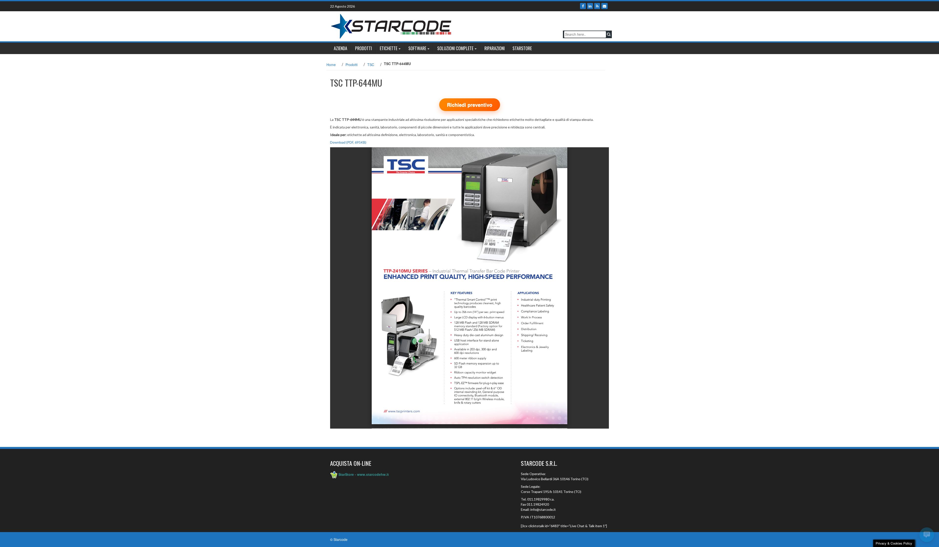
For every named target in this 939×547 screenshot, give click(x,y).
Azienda (340, 48)
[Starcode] (391, 25)
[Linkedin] (590, 6)
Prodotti (363, 48)
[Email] (604, 6)
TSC (370, 64)
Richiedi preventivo (469, 104)
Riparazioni (494, 48)
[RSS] (597, 6)
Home (331, 64)
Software (417, 48)
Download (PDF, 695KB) (348, 142)
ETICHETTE (388, 48)
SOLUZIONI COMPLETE (455, 48)
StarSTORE (522, 48)
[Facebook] (583, 6)
